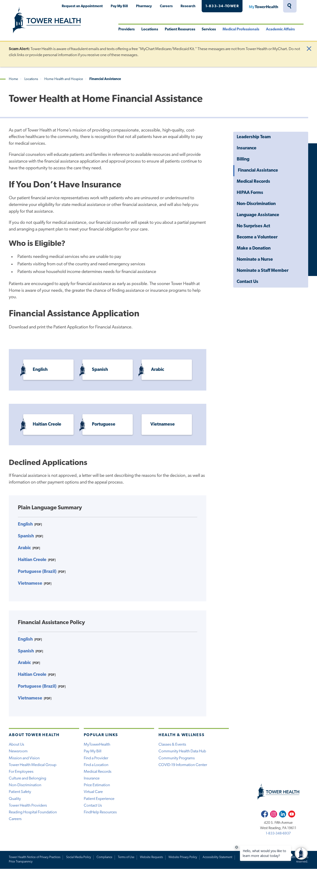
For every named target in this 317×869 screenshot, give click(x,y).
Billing (243, 159)
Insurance (246, 148)
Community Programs (176, 758)
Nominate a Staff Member (262, 271)
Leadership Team (254, 137)
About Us (16, 745)
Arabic (157, 370)
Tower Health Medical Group (32, 765)
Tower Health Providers (28, 806)
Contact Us (247, 282)
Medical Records (253, 182)
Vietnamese (162, 424)
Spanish (100, 370)
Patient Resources (180, 29)
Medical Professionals (241, 29)
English (40, 370)
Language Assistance (258, 215)
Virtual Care (93, 792)
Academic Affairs (280, 29)
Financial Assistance (258, 170)
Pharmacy (144, 6)
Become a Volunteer (257, 237)
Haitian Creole (47, 424)
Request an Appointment (82, 6)
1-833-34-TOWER (222, 6)
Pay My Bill (119, 6)
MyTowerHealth (263, 6)
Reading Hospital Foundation (33, 812)
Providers (126, 29)
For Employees (21, 772)
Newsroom (18, 751)
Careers (166, 6)
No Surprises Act (253, 226)
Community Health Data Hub (182, 751)
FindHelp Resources (100, 812)
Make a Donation (254, 248)
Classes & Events (172, 745)
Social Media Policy (78, 857)
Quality (15, 799)
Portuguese (103, 424)
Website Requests (151, 857)
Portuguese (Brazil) (37, 572)
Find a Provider (96, 758)
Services (209, 29)
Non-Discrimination (256, 204)
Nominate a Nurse (255, 259)
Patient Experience (99, 799)
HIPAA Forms (250, 193)
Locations (149, 29)
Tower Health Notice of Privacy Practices (34, 857)
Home (13, 79)
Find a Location (96, 765)
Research (188, 6)
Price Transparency (20, 861)
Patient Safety (20, 792)
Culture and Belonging (27, 778)
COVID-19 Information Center (182, 765)
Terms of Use (126, 857)
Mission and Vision (24, 758)
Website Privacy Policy (182, 857)
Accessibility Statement (217, 857)
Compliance (104, 857)
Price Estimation (97, 785)
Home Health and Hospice (63, 79)
